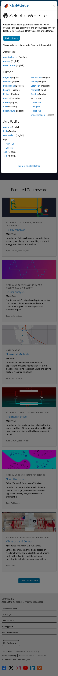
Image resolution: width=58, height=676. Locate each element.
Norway (34, 81)
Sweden (34, 94)
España (6, 90)
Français (37, 111)
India (5, 131)
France (6, 98)
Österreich (35, 86)
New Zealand (9, 135)
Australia (7, 127)
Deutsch (37, 102)
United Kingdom (38, 115)
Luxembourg (9, 111)
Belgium (7, 77)
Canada (7, 61)
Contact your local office (29, 166)
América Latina (10, 57)
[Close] (54, 6)
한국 (5, 156)
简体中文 (10, 143)
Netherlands (36, 77)
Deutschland (9, 86)
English (36, 106)
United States (9, 65)
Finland (6, 94)
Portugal (35, 90)
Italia (5, 106)
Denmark (7, 81)
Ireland (6, 102)
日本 (5, 152)
